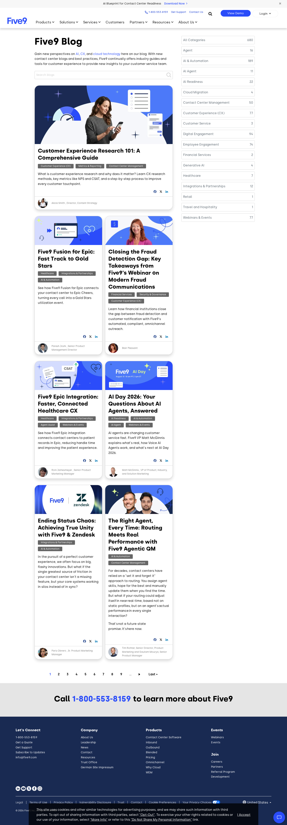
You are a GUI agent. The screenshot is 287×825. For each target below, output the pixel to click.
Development (220, 776)
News (84, 747)
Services (90, 22)
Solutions (67, 22)
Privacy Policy (63, 802)
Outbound (153, 747)
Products (43, 22)
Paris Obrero (59, 650)
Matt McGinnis (130, 470)
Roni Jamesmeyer (62, 470)
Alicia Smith (58, 203)
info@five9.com (26, 757)
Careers (216, 761)
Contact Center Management (126, 166)
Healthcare (47, 273)
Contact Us (196, 12)
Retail (187, 197)
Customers (115, 22)
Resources (161, 22)
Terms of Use (38, 802)
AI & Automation (50, 280)
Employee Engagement (201, 144)
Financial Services (121, 294)
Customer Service (197, 123)
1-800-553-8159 (158, 12)
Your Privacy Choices (197, 802)
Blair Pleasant (130, 348)
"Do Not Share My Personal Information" (161, 819)
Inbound (151, 742)
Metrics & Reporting (89, 166)
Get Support (178, 12)
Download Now (174, 3)
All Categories (194, 40)
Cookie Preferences (162, 802)
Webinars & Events (73, 425)
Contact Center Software (163, 737)
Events (215, 742)
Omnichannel (155, 762)
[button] (280, 4)
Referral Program (223, 772)
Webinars (217, 737)
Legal (19, 802)
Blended (151, 752)
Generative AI (193, 165)
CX (82, 54)
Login (263, 13)
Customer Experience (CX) (56, 166)
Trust (121, 802)
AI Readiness (118, 418)
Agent (188, 50)
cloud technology (106, 54)
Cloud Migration (195, 92)
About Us (186, 22)
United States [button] (258, 802)
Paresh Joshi (59, 346)
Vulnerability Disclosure (95, 802)
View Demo (235, 13)
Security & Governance (153, 294)
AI (77, 54)
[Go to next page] (140, 674)
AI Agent (116, 425)
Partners (137, 22)
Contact (86, 752)
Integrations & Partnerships (77, 273)
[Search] (210, 13)
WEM (149, 772)
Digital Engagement (198, 134)
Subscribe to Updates (30, 752)
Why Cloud (153, 767)
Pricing (150, 757)
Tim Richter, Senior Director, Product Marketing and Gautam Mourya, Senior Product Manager (144, 652)
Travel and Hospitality (200, 207)
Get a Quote (24, 742)
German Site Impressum (97, 767)
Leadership (88, 742)
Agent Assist (48, 425)
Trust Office (89, 762)
